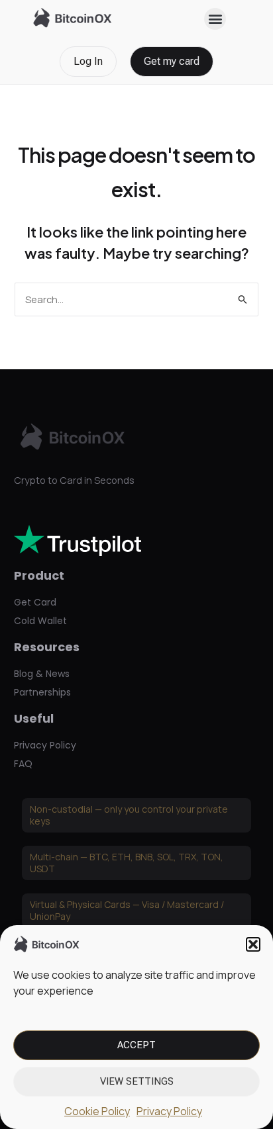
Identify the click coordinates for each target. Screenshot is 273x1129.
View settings (137, 1081)
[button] (253, 944)
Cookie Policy (97, 1111)
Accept (136, 1045)
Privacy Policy (169, 1111)
